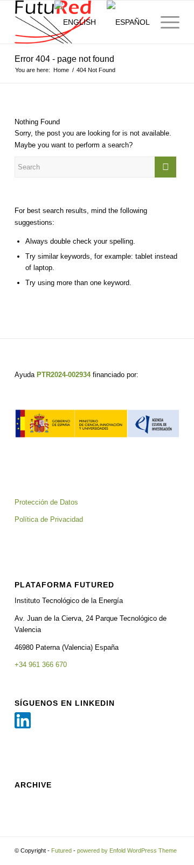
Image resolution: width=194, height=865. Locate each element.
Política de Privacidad (49, 519)
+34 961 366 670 (41, 665)
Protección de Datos (46, 502)
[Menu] (164, 22)
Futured (61, 850)
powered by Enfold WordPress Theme (127, 850)
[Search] (33, 22)
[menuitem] (33, 22)
